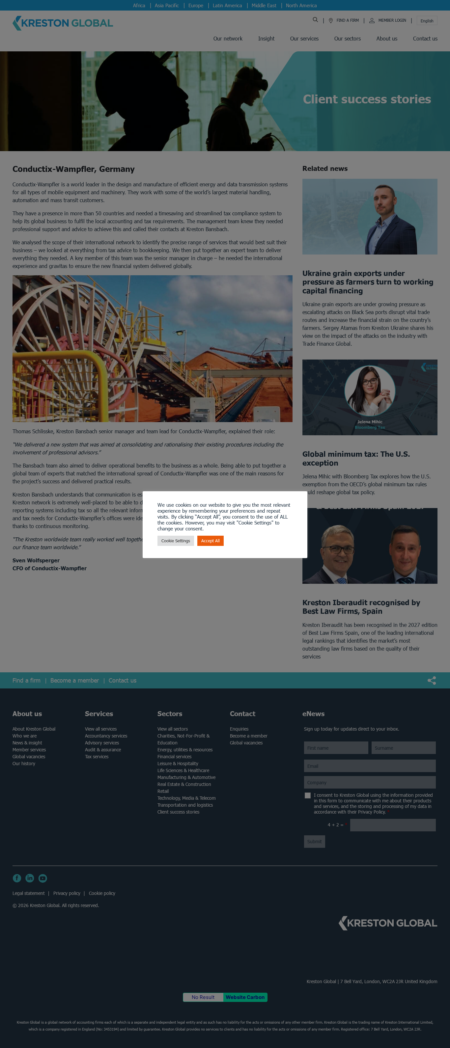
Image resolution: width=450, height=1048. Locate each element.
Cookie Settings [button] (175, 540)
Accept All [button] (210, 540)
